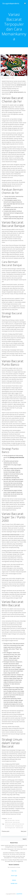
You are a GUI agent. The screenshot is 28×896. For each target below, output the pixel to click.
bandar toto (14, 883)
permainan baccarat (9, 826)
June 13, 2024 (11, 78)
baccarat (17, 820)
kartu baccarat (16, 822)
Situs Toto (14, 870)
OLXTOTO (19, 894)
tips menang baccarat (10, 827)
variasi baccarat (19, 827)
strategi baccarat (19, 826)
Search (24, 839)
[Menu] (25, 3)
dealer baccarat (8, 822)
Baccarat (10, 818)
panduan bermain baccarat (18, 824)
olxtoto (14, 880)
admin (4, 78)
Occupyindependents (10, 3)
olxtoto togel (14, 875)
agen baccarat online (10, 820)
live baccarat (8, 824)
